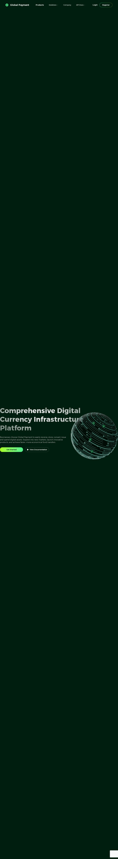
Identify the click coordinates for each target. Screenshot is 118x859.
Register (106, 5)
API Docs (79, 5)
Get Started (11, 450)
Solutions (52, 5)
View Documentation (38, 450)
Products (40, 5)
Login (95, 5)
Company (67, 5)
